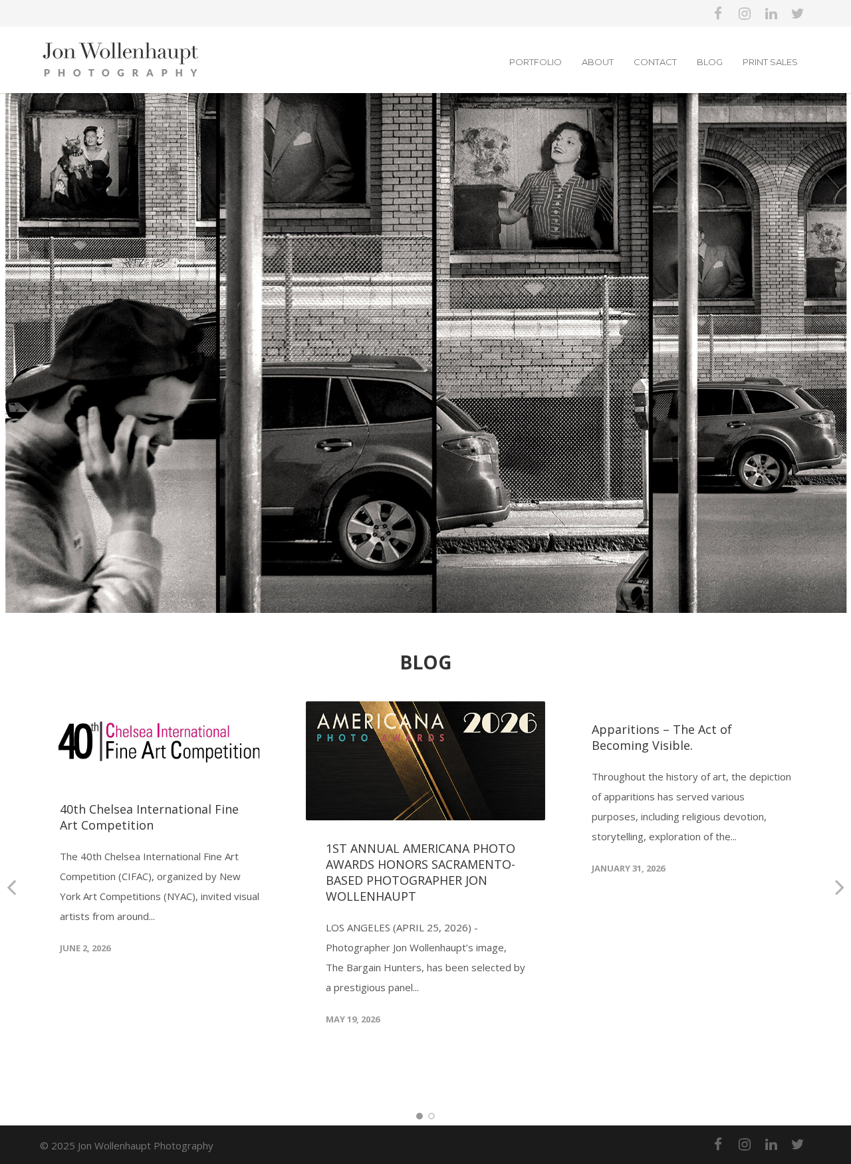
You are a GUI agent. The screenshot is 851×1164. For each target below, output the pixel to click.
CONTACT (655, 62)
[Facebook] (718, 13)
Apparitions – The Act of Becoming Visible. (662, 737)
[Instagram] (744, 13)
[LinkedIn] (771, 13)
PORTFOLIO (535, 62)
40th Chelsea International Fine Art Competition (149, 817)
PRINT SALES (770, 62)
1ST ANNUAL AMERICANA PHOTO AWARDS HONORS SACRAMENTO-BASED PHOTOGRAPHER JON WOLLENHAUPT (420, 872)
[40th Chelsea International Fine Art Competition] (159, 741)
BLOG (710, 62)
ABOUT (598, 62)
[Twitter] (798, 13)
